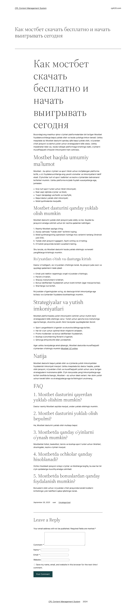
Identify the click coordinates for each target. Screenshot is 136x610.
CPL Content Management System (31, 8)
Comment (38, 545)
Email (36, 555)
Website (37, 560)
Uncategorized (64, 502)
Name (36, 550)
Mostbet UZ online (69, 348)
